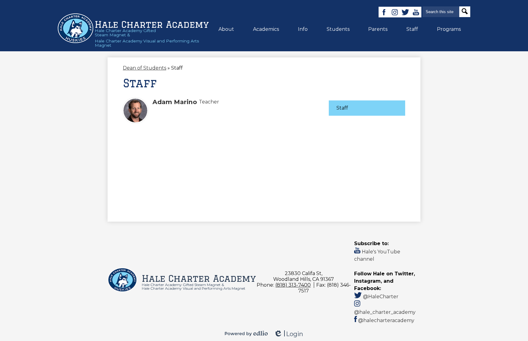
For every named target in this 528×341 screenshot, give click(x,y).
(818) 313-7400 (293, 285)
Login (288, 334)
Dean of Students (144, 68)
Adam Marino (174, 102)
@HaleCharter (380, 296)
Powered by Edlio (246, 333)
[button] (226, 29)
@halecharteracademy (385, 320)
